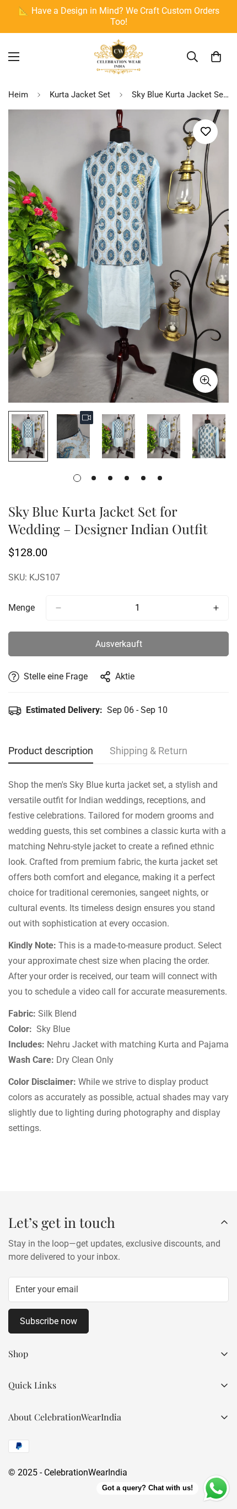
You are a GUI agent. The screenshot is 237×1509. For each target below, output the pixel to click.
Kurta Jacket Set (80, 95)
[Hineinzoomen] (205, 380)
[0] (216, 56)
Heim (18, 95)
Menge (21, 607)
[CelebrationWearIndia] (118, 56)
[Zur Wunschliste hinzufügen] (205, 131)
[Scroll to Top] (217, 1451)
